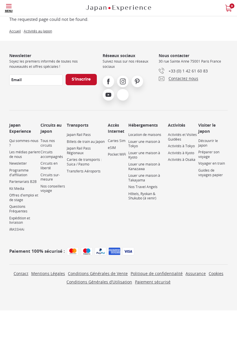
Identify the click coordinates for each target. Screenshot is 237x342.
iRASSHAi (16, 229)
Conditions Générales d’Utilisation (99, 282)
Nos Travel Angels (143, 187)
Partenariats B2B (23, 181)
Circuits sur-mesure (50, 177)
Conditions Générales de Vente (98, 273)
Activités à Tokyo (181, 146)
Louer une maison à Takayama (144, 177)
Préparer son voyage (208, 154)
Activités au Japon (38, 31)
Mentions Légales (48, 273)
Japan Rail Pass (79, 134)
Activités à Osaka (181, 159)
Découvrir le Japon (208, 143)
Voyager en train (211, 163)
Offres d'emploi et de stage (23, 197)
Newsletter (18, 163)
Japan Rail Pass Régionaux (79, 150)
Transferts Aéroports (84, 171)
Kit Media (16, 188)
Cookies (216, 273)
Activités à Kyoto (181, 153)
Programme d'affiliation (19, 172)
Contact (21, 273)
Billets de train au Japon (86, 141)
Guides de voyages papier (210, 172)
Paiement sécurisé (153, 282)
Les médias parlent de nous (24, 154)
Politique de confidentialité (157, 273)
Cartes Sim (116, 141)
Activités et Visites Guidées (182, 136)
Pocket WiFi (117, 154)
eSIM (112, 147)
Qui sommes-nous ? (23, 143)
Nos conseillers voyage (52, 188)
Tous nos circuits (47, 143)
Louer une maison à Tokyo (144, 143)
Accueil (15, 31)
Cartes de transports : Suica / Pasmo (84, 161)
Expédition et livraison (19, 220)
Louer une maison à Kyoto (144, 155)
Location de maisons (144, 134)
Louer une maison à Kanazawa (144, 166)
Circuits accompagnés (51, 154)
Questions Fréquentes (18, 208)
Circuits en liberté (49, 165)
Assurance (196, 273)
